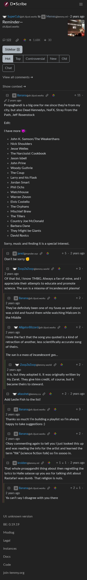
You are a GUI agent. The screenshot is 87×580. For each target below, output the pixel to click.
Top (18, 58)
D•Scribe (18, 4)
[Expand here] (76, 28)
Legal (6, 540)
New (53, 58)
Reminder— (12, 22)
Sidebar (10, 49)
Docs (7, 556)
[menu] (81, 4)
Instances (10, 548)
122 (8, 40)
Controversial (35, 58)
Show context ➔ (14, 86)
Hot (8, 58)
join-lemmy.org (13, 572)
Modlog (8, 532)
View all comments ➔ (18, 77)
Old (64, 58)
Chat (8, 68)
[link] (17, 40)
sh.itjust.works (10, 26)
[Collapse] (7, 95)
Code (7, 564)
